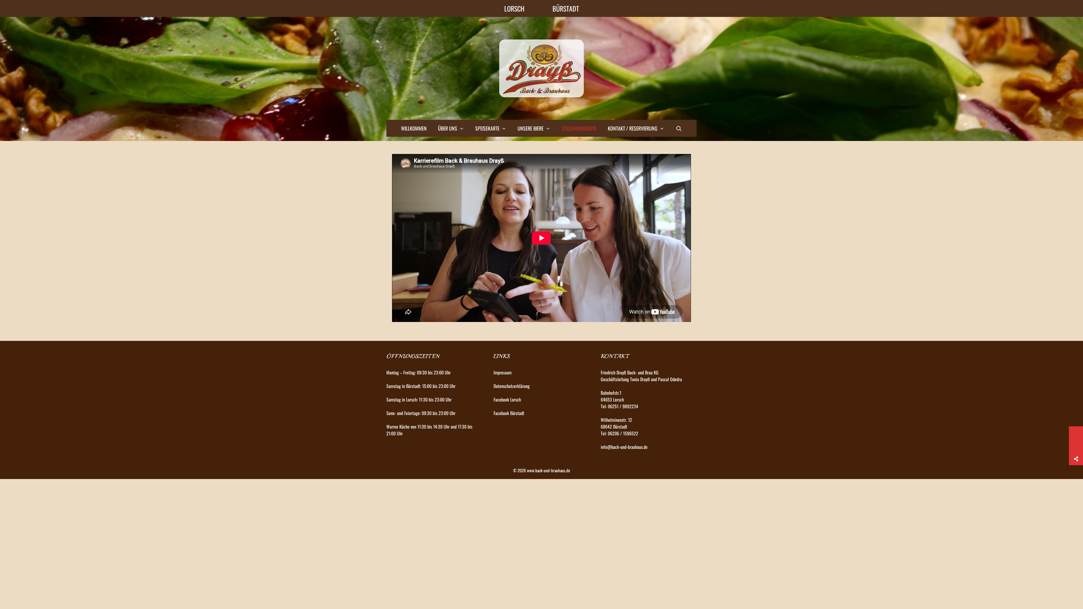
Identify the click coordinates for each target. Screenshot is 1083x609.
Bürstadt (565, 8)
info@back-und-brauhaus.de (624, 446)
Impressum (503, 372)
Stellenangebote (579, 128)
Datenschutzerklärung (512, 386)
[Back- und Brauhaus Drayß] (541, 67)
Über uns (447, 128)
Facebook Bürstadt (509, 413)
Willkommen (414, 128)
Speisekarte (487, 128)
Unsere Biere (530, 128)
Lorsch (514, 8)
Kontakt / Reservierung (632, 128)
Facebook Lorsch (507, 399)
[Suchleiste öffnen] (679, 128)
